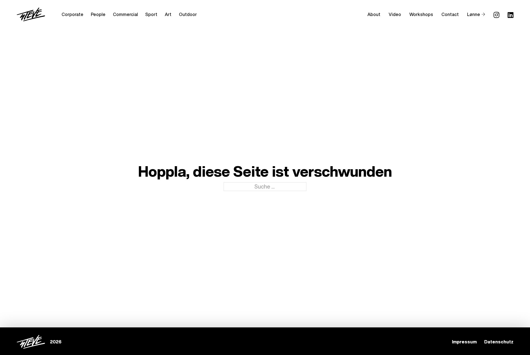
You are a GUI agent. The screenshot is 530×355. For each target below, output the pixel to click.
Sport (151, 14)
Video (395, 14)
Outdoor (188, 14)
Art (168, 14)
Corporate (72, 14)
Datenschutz (498, 341)
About (373, 14)
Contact (450, 14)
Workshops (421, 14)
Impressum (464, 341)
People (98, 14)
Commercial (125, 14)
